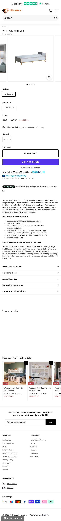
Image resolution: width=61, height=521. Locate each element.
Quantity (6, 134)
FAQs (4, 447)
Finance (33, 450)
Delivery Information (10, 453)
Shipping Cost (9, 273)
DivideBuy (34, 453)
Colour (5, 89)
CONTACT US (14, 518)
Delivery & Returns (11, 266)
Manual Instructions (12, 285)
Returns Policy (7, 450)
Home (4, 27)
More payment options (30, 167)
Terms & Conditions (9, 456)
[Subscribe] (51, 422)
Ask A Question (9, 279)
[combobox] (30, 18)
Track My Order (8, 443)
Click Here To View (39, 233)
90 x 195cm (9, 107)
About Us (5, 466)
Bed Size (6, 102)
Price (4, 115)
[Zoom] (49, 77)
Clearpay (33, 447)
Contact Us (6, 440)
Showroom (6, 463)
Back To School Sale (21, 358)
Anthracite (9, 94)
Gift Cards (34, 456)
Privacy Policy (7, 460)
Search (5, 470)
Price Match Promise (38, 440)
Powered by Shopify (39, 515)
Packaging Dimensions (14, 291)
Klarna (33, 443)
